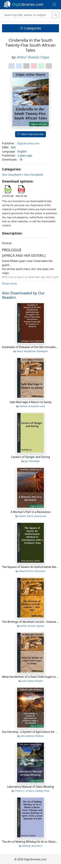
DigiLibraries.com (28, 143)
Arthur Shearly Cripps (33, 57)
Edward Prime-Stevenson (32, 571)
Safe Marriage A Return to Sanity (31, 402)
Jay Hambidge (32, 461)
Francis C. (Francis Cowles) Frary (32, 790)
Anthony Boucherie (32, 845)
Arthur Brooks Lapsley (32, 625)
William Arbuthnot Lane (32, 406)
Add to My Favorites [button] (32, 134)
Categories (32, 28)
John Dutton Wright (32, 680)
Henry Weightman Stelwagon (32, 351)
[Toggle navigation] (54, 4)
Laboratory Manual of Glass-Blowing (30, 786)
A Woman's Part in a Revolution (31, 512)
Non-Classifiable (11, 174)
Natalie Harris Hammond (32, 516)
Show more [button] (9, 283)
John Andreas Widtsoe (32, 735)
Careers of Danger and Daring (30, 457)
